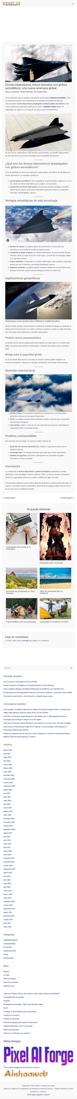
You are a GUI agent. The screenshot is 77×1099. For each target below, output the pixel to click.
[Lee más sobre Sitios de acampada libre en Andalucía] (55, 578)
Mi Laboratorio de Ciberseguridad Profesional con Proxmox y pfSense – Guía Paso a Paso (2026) (37, 692)
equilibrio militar (50, 107)
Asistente (6, 1001)
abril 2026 (6, 761)
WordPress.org (8, 986)
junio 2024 (7, 840)
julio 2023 (6, 876)
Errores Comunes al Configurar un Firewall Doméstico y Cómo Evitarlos (28, 685)
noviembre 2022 (9, 901)
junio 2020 (7, 923)
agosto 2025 (7, 790)
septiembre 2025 (9, 786)
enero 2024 (7, 855)
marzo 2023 (7, 891)
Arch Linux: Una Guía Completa (60, 723)
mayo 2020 (7, 927)
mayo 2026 (7, 757)
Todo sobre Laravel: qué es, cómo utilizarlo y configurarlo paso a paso (28, 696)
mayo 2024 (7, 844)
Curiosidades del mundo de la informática (18, 548)
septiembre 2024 (9, 829)
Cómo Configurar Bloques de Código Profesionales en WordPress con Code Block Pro (33, 689)
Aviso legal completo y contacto (38, 1095)
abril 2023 (6, 887)
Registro (6, 971)
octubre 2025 (8, 782)
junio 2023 (7, 880)
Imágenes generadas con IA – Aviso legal (17, 1026)
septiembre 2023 (9, 869)
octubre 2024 (8, 826)
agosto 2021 (7, 912)
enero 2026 (7, 772)
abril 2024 (6, 847)
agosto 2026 (7, 750)
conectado (25, 640)
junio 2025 (7, 797)
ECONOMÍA (7, 947)
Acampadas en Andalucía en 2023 (54, 622)
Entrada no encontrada (11, 1019)
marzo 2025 (7, 808)
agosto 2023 (7, 873)
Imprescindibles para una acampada (21, 622)
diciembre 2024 (8, 819)
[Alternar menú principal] (73, 4)
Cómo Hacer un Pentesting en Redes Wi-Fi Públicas (21, 727)
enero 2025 (7, 815)
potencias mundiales (58, 98)
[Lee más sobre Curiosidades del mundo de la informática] (21, 529)
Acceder (6, 975)
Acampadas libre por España (13, 997)
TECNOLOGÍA (8, 958)
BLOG (5, 1008)
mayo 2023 (7, 883)
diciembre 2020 (8, 916)
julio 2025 (6, 793)
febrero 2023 (7, 894)
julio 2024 (6, 837)
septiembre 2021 (9, 909)
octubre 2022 (8, 905)
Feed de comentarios (10, 982)
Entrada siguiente (68, 498)
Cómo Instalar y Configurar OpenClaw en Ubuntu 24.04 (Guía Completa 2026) (30, 709)
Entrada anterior (8, 498)
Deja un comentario (12, 92)
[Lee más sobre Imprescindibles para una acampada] (21, 609)
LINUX (5, 954)
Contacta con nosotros (11, 1015)
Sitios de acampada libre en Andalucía (51, 592)
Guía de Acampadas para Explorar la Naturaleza (20, 1022)
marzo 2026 (7, 764)
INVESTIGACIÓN (26, 92)
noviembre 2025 (9, 779)
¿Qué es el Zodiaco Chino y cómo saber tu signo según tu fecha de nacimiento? (31, 993)
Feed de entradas (9, 979)
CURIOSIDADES (9, 944)
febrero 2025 (7, 811)
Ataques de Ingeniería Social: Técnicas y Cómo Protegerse (24, 733)
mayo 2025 (7, 800)
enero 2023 (7, 898)
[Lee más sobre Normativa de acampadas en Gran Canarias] (21, 578)
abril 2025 (6, 804)
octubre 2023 (8, 865)
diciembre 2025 (8, 775)
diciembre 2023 (8, 858)
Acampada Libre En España (51, 563)
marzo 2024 (7, 851)
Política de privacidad (11, 1030)
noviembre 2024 (9, 822)
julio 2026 (6, 754)
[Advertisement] (38, 21)
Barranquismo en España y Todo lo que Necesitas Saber (23, 1004)
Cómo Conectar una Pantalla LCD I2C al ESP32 (20, 682)
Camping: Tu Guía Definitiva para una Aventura (19, 1011)
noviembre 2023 (9, 862)
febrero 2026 (7, 768)
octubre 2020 (8, 919)
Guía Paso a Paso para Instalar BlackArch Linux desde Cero (24, 716)
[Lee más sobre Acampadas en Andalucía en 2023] (55, 608)
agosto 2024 (7, 833)
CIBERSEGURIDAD (10, 940)
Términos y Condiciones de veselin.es (16, 1033)
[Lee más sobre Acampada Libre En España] (55, 536)
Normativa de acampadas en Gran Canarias (20, 592)
